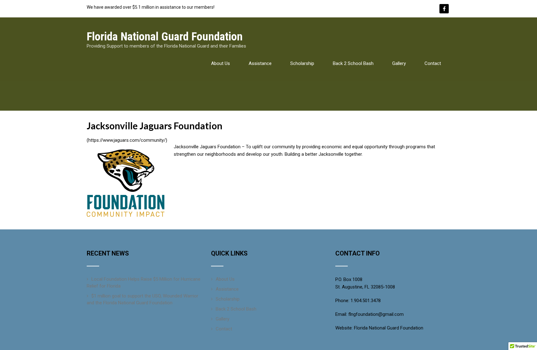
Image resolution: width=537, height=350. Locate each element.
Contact (433, 63)
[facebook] (444, 8)
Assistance (260, 63)
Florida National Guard (165, 36)
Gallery (399, 63)
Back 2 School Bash (353, 63)
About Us (220, 63)
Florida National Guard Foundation (388, 328)
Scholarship (302, 63)
